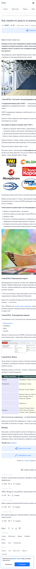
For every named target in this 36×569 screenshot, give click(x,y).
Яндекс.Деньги (8, 323)
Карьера (25, 9)
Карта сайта (16, 550)
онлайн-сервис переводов (23, 306)
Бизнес (3, 539)
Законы (4, 543)
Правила (24, 550)
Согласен (22, 564)
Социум (5, 9)
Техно (9, 543)
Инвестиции (15, 9)
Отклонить (8, 564)
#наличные (20, 25)
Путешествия (17, 543)
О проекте (4, 554)
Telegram (14, 443)
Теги (9, 550)
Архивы (4, 550)
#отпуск (27, 25)
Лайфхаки (27, 536)
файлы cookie (16, 558)
